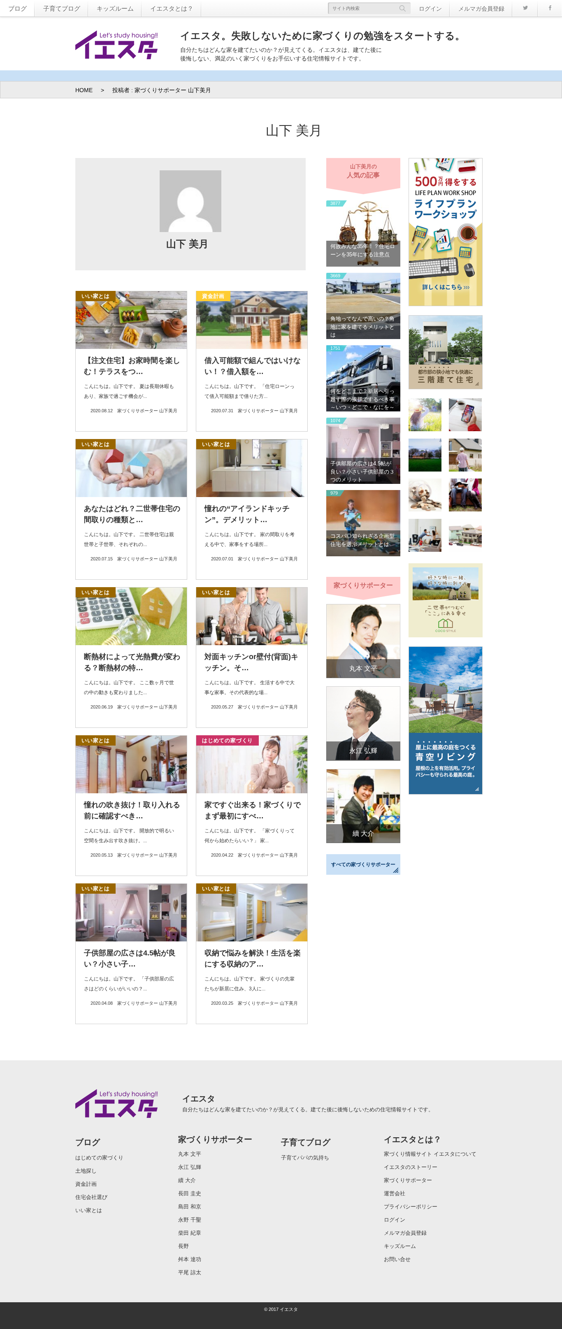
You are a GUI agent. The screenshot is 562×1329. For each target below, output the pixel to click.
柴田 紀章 (189, 1233)
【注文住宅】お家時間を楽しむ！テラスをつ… (132, 366)
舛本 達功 (189, 1259)
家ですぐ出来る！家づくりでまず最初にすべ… (252, 810)
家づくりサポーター (215, 1139)
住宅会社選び (91, 1197)
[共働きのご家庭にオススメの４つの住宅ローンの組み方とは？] (465, 496)
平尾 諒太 (189, 1272)
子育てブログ (61, 8)
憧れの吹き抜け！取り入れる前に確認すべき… (132, 810)
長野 (183, 1246)
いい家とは (95, 296)
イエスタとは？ (171, 8)
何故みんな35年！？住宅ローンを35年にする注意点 (362, 250)
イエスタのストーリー (410, 1167)
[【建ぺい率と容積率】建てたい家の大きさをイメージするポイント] (465, 456)
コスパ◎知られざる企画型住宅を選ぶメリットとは (362, 540)
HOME (84, 90)
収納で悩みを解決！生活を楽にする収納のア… (252, 958)
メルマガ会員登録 (481, 8)
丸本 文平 (363, 668)
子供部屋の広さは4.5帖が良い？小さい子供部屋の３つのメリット (362, 471)
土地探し (86, 1171)
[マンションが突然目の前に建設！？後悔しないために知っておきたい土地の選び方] (425, 456)
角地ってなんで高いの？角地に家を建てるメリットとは (362, 327)
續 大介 (363, 833)
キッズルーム (115, 8)
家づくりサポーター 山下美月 (147, 410)
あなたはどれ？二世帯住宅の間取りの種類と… (132, 514)
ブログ (17, 8)
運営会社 (394, 1193)
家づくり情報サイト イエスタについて (430, 1154)
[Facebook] (549, 8)
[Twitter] (525, 8)
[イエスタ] (116, 46)
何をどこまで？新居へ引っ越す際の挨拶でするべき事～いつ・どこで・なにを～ (362, 399)
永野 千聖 (189, 1220)
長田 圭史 (189, 1193)
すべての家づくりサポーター (363, 864)
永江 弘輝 (363, 750)
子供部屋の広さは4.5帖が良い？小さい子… (130, 958)
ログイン (430, 8)
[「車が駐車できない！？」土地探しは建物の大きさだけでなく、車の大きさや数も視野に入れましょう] (465, 536)
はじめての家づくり (227, 740)
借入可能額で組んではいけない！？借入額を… (252, 366)
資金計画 (213, 296)
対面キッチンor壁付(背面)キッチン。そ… (251, 662)
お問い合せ (397, 1259)
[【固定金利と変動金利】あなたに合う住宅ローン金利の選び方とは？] (425, 496)
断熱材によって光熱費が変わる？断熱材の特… (132, 662)
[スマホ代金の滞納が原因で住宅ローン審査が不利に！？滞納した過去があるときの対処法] (465, 416)
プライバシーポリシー (410, 1207)
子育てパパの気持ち (305, 1158)
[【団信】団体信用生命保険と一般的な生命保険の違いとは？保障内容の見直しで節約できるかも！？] (425, 416)
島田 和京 (189, 1207)
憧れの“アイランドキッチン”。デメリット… (247, 514)
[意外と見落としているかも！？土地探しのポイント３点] (425, 536)
